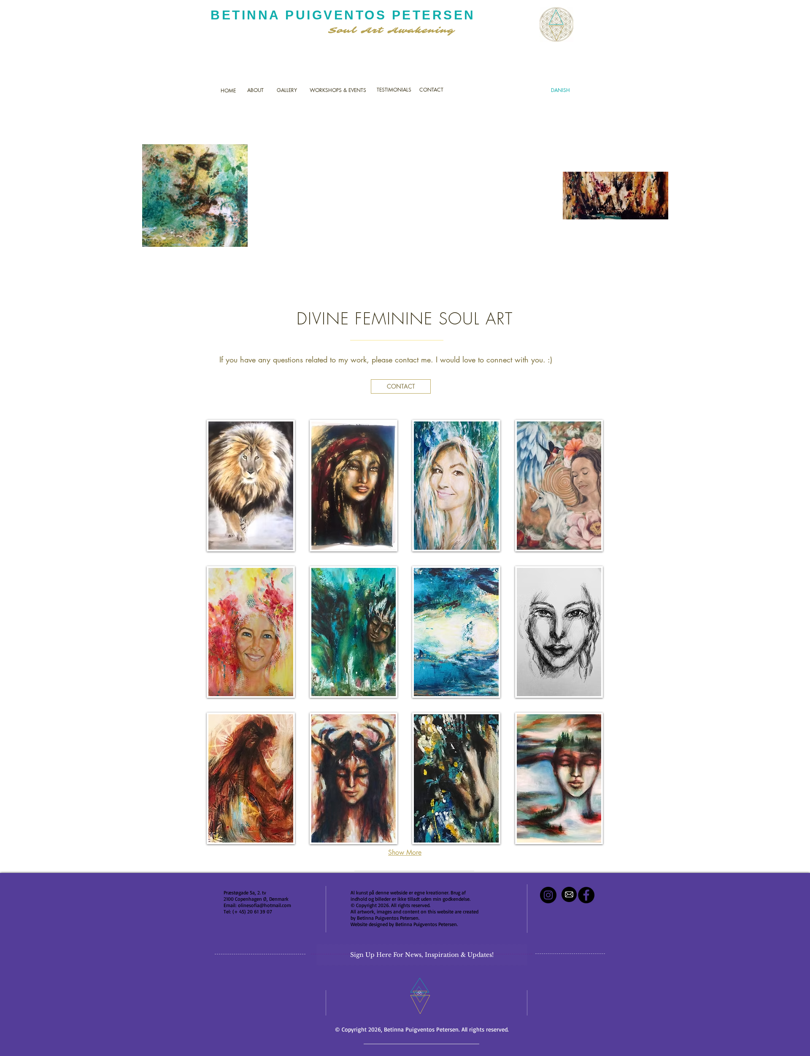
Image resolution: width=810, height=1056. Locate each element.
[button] (251, 485)
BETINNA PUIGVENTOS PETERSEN (343, 15)
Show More (404, 852)
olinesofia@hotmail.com (264, 905)
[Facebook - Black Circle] (586, 895)
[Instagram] (548, 895)
